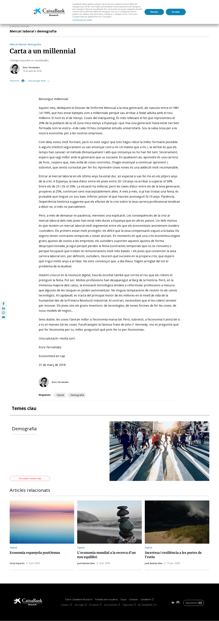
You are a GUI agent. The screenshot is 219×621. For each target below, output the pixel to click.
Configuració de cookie (82, 20)
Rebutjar (154, 12)
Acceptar (176, 12)
